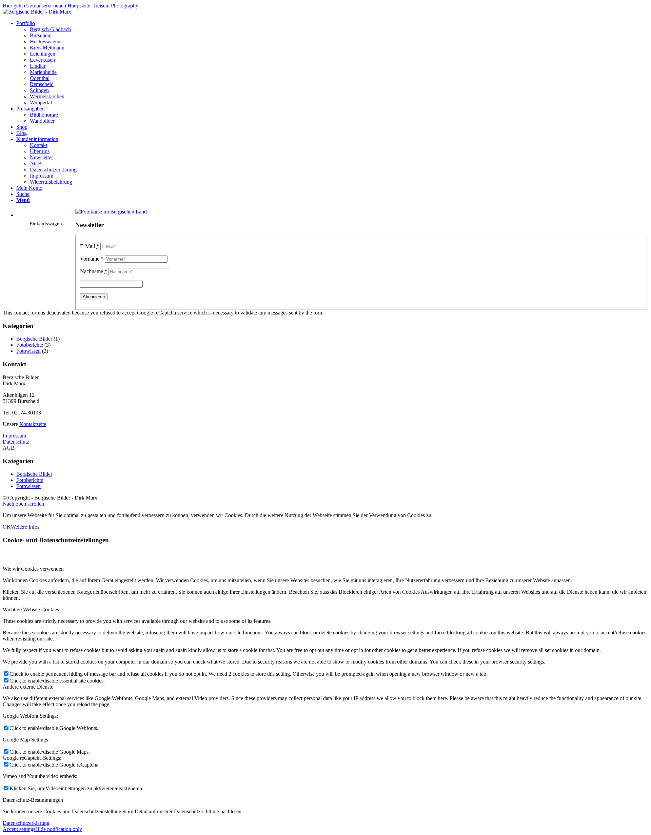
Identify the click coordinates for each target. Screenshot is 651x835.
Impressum (14, 436)
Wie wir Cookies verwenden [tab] (33, 569)
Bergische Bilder (34, 339)
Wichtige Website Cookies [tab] (31, 609)
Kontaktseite (32, 424)
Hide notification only (58, 829)
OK (7, 527)
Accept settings (19, 829)
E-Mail (89, 246)
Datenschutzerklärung (26, 823)
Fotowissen (28, 351)
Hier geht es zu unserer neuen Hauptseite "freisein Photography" (72, 5)
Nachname (93, 271)
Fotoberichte (29, 345)
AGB (9, 448)
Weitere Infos (25, 527)
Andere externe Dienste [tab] (28, 687)
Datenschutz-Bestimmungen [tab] (33, 800)
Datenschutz (16, 442)
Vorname (91, 259)
